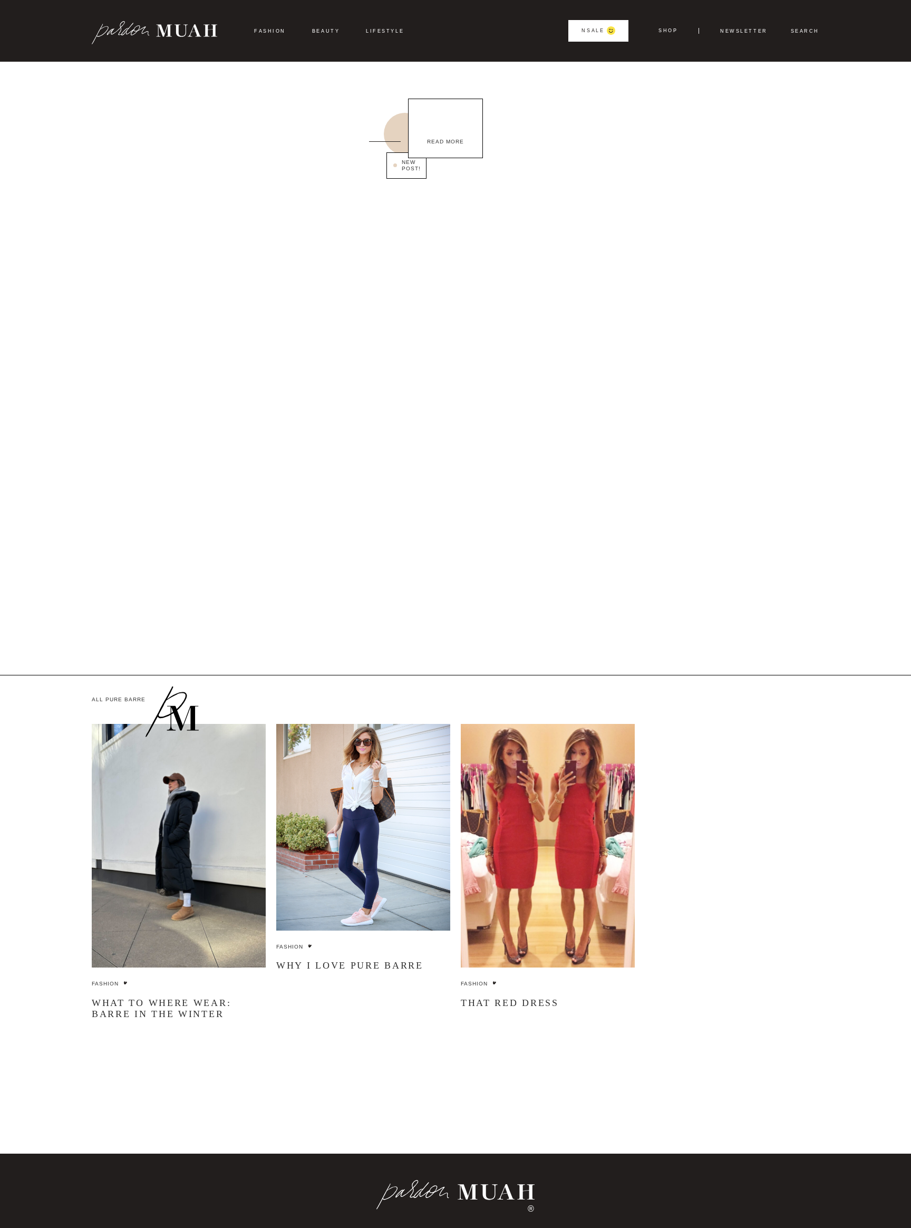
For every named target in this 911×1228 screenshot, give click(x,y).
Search (805, 31)
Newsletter (744, 31)
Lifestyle (385, 31)
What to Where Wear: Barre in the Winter (161, 1008)
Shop (667, 30)
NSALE (593, 30)
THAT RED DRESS (510, 1003)
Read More (445, 141)
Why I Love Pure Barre (349, 965)
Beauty (326, 31)
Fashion (270, 31)
